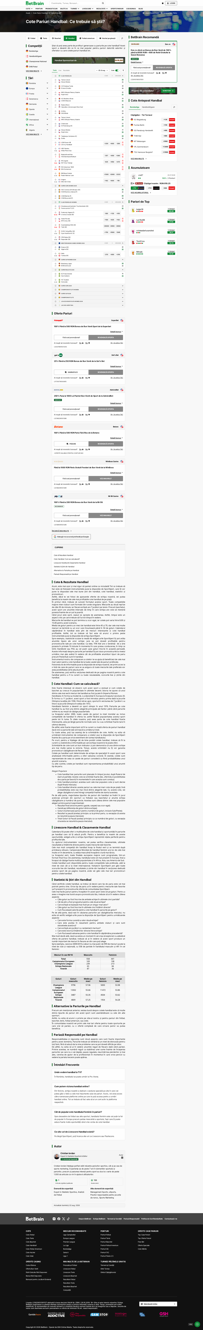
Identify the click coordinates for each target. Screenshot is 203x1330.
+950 (112, 162)
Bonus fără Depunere (34, 1276)
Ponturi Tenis (105, 1238)
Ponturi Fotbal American (109, 1245)
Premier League (69, 1242)
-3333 (118, 174)
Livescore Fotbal (69, 1269)
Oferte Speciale (143, 1245)
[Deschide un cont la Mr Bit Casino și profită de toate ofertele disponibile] (116, 521)
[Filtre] (123, 70)
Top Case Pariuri (144, 1235)
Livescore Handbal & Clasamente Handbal (69, 563)
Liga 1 (65, 1256)
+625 (112, 220)
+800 (112, 143)
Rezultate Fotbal (69, 1279)
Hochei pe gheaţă (108, 38)
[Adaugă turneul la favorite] (55, 75)
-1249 (118, 232)
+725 (112, 213)
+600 (112, 181)
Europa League (68, 1238)
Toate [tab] (55, 70)
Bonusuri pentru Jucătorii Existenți (38, 1279)
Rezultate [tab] (66, 70)
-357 (106, 155)
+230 (106, 143)
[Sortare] (122, 38)
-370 (106, 254)
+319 (118, 254)
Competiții (67, 1290)
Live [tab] (59, 70)
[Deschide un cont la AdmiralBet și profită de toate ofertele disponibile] (116, 415)
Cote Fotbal (30, 1235)
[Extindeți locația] (47, 83)
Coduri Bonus (31, 1265)
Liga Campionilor (69, 1235)
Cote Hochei (30, 1252)
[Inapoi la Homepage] (35, 3)
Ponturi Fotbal (106, 1235)
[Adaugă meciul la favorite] (55, 80)
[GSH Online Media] (164, 1314)
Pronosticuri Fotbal (70, 1265)
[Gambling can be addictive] (56, 1314)
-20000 (106, 226)
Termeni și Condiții (107, 1265)
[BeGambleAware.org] (35, 1314)
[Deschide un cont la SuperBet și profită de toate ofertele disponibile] (116, 343)
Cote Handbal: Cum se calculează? (67, 559)
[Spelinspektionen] (142, 1314)
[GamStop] (99, 1314)
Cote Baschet (31, 1242)
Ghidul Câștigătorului (108, 1272)
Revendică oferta (106, 337)
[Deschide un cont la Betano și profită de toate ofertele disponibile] (116, 449)
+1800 (112, 232)
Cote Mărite (142, 1249)
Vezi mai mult (106, 479)
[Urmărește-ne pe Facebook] (58, 1218)
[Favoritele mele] (162, 3)
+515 (118, 213)
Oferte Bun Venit (32, 1269)
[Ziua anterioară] (97, 70)
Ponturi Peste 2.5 (107, 1256)
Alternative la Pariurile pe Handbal (66, 570)
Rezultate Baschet (70, 1286)
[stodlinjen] (121, 1314)
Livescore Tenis (69, 1272)
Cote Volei (29, 1256)
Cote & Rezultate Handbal (63, 555)
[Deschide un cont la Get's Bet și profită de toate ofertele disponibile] (116, 378)
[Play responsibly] (78, 1314)
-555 (106, 213)
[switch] (115, 70)
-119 (118, 181)
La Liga (66, 1245)
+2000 (112, 174)
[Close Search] (103, 3)
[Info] (197, 1324)
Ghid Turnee (105, 1269)
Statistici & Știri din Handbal (64, 567)
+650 (112, 155)
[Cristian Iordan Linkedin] (122, 1158)
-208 (118, 143)
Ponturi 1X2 (105, 1252)
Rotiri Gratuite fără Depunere (36, 1272)
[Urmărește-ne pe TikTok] (68, 1218)
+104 (106, 220)
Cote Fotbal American (34, 1249)
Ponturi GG (104, 1249)
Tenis (45, 38)
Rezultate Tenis (69, 1283)
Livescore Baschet (70, 1276)
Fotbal (32, 38)
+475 (118, 162)
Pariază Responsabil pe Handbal (66, 574)
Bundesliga (67, 1249)
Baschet (58, 38)
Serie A (66, 1252)
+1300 (106, 174)
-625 (106, 162)
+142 (106, 181)
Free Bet (141, 1242)
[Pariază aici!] (137, 76)
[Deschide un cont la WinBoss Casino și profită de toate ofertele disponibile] (116, 484)
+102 (118, 220)
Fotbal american (88, 38)
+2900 (112, 226)
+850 (112, 254)
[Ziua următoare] (107, 70)
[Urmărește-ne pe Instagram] (54, 1218)
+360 (118, 155)
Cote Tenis (30, 1238)
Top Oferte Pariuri (144, 1238)
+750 (106, 232)
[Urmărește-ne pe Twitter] (63, 1218)
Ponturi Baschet (106, 1242)
